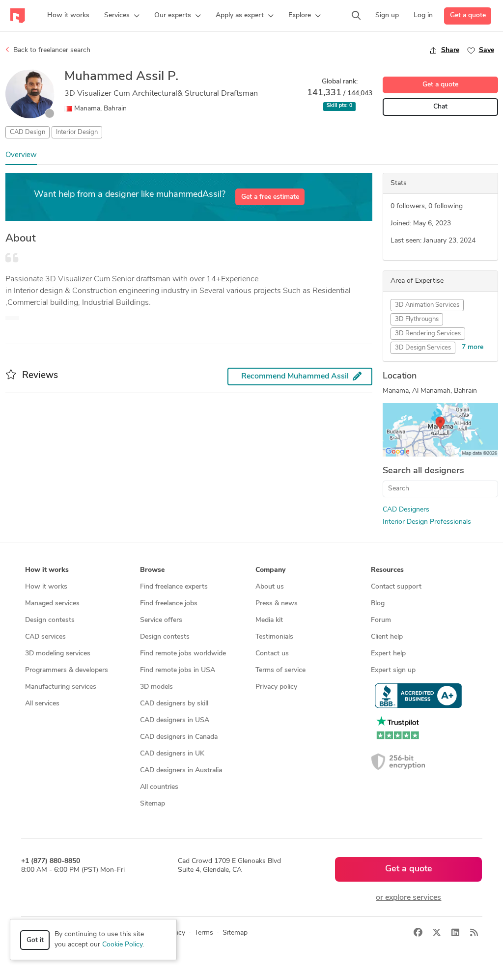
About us (269, 587)
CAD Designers (406, 509)
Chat (440, 106)
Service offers (161, 620)
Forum (381, 620)
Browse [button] (152, 570)
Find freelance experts (174, 587)
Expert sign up (393, 670)
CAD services (45, 637)
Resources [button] (387, 570)
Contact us (272, 653)
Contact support (396, 587)
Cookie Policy (122, 944)
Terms (204, 933)
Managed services (52, 603)
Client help (387, 637)
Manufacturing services (60, 687)
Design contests (50, 620)
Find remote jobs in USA (177, 670)
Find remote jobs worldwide (183, 653)
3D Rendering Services (428, 333)
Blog (378, 603)
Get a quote (468, 15)
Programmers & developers (66, 670)
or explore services (408, 898)
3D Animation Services (427, 305)
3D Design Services (423, 348)
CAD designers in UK (172, 753)
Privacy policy (276, 687)
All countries (159, 787)
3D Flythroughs (417, 319)
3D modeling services (57, 653)
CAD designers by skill (174, 703)
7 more (472, 347)
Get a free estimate (270, 197)
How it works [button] (47, 570)
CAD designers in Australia (181, 770)
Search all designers (423, 471)
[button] (122, 15)
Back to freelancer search (50, 50)
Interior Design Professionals (427, 522)
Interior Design (77, 132)
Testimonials (274, 637)
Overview (21, 155)
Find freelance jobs (168, 603)
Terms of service (280, 670)
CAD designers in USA (174, 720)
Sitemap (152, 804)
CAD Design (27, 132)
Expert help (388, 653)
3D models (156, 687)
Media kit (269, 620)
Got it (35, 940)
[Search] (356, 15)
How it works (46, 587)
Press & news (276, 603)
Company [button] (270, 570)
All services (42, 703)
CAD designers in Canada (179, 737)
